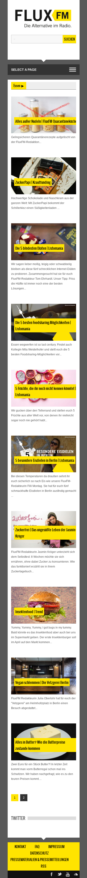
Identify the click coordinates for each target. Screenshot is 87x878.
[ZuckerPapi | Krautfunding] (43, 175)
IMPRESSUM (56, 846)
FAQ (37, 846)
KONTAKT (20, 846)
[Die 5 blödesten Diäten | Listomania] (43, 241)
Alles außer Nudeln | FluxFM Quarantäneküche (46, 121)
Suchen (69, 39)
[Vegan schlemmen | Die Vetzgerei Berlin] (43, 676)
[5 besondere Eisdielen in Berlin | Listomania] (43, 454)
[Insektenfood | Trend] (43, 605)
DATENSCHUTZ (39, 853)
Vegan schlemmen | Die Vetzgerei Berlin (41, 682)
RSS (43, 866)
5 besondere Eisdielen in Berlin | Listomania (44, 460)
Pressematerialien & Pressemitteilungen (39, 859)
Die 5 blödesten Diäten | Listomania (39, 248)
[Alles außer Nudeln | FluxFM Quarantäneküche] (43, 115)
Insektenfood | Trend (29, 611)
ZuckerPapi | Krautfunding (33, 182)
